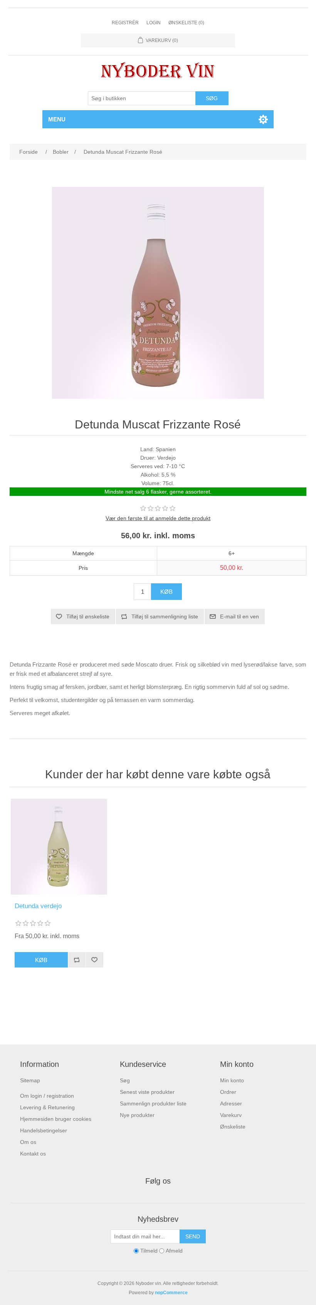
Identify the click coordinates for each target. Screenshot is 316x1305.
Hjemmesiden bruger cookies (55, 1119)
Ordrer (228, 1092)
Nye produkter (137, 1115)
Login (153, 22)
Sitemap (30, 1080)
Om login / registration (47, 1096)
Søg (125, 1080)
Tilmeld (149, 1251)
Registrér (125, 22)
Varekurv (231, 1115)
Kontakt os (33, 1153)
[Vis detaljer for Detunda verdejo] (59, 847)
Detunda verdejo (38, 906)
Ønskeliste (232, 1127)
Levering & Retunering (47, 1107)
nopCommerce (171, 1292)
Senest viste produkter (147, 1092)
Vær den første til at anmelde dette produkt (158, 518)
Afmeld (174, 1251)
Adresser (231, 1103)
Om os (28, 1142)
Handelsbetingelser (43, 1130)
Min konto (232, 1080)
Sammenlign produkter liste (153, 1103)
